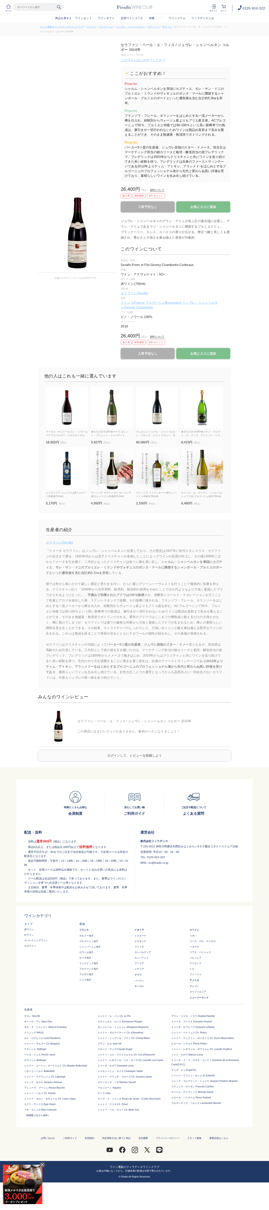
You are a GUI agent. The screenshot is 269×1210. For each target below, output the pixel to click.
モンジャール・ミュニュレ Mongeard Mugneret (123, 1027)
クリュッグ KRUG (34, 1032)
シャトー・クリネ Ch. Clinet (113, 1104)
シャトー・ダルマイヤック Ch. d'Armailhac (121, 1032)
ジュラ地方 (85, 979)
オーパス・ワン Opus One (38, 1021)
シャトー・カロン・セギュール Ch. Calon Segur (50, 1098)
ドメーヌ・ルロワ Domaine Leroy (116, 1065)
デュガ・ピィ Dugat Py (183, 1070)
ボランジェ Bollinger (35, 1060)
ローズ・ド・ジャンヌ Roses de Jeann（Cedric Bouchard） (130, 1098)
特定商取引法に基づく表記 (116, 1138)
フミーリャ (195, 974)
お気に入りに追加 (203, 206)
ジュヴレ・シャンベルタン (130, 26)
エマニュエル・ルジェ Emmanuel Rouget (120, 1021)
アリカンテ (195, 963)
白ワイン (29, 935)
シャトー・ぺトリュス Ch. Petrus (189, 1032)
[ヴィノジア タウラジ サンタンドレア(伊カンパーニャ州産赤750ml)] (112, 468)
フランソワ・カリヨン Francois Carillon (192, 1086)
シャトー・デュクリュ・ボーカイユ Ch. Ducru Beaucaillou (202, 1038)
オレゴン (194, 986)
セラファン (154, 26)
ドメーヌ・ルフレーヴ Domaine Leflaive (192, 1027)
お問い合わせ (48, 1138)
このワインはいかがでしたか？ (143, 60)
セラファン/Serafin (134, 293)
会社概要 (143, 1138)
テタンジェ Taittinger (35, 1049)
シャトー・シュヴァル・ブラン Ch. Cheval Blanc (124, 1038)
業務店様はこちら (218, 1138)
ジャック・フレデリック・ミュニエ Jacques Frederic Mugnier (204, 1081)
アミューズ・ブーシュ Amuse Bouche (44, 1087)
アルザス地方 (86, 974)
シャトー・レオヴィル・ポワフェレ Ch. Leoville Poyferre (201, 1049)
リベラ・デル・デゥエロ (203, 941)
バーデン (139, 980)
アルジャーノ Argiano (109, 1087)
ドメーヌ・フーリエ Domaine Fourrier (191, 1021)
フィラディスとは (202, 18)
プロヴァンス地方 (88, 968)
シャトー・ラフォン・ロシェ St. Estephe (193, 1075)
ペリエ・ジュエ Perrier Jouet (39, 1054)
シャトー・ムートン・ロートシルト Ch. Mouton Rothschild (55, 1065)
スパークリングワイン (36, 940)
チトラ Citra (104, 1093)
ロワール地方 (86, 952)
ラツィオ (139, 946)
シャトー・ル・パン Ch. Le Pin (114, 1016)
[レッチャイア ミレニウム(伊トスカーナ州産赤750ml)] (67, 468)
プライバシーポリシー (167, 1138)
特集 (152, 18)
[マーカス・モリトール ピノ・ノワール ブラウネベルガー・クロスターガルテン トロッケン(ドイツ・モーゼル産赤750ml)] (67, 407)
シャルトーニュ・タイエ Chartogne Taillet (120, 1071)
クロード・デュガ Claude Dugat (115, 1049)
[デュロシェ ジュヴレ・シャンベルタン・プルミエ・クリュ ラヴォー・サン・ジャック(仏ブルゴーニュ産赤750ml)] (157, 407)
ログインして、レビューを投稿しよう (134, 755)
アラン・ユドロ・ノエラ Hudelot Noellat (193, 1016)
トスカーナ (140, 935)
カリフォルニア (198, 991)
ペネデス (194, 946)
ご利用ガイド (70, 1138)
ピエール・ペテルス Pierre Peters (189, 1043)
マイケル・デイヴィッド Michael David (192, 1092)
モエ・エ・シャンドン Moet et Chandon (45, 1027)
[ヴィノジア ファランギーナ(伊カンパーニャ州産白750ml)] (157, 468)
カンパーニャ (141, 957)
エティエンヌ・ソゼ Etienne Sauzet (117, 1082)
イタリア (139, 929)
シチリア (139, 968)
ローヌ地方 (85, 957)
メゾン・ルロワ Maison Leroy (187, 1054)
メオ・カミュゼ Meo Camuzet (40, 1109)
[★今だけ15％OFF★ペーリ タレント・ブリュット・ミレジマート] (112, 407)
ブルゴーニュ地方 (88, 941)
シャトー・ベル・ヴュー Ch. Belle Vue (118, 1109)
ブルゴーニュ (106, 26)
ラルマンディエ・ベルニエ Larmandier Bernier (196, 1103)
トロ (192, 968)
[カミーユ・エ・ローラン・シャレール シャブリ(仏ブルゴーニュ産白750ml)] (202, 468)
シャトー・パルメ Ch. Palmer (40, 1093)
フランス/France (133, 302)
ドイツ (138, 974)
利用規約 (89, 1138)
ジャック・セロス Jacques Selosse (43, 1082)
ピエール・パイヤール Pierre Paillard (191, 1097)
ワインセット (83, 18)
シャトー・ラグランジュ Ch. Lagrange (45, 1076)
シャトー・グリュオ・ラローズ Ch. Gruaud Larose (125, 1076)
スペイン (194, 929)
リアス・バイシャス (200, 952)
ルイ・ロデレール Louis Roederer (42, 1038)
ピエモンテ (140, 941)
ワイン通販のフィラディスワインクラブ (61, 26)
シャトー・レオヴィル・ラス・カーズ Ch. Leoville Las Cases (130, 1060)
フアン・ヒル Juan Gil (109, 1043)
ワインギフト (106, 18)
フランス (91, 26)
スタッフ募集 (194, 1138)
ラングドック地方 (88, 963)
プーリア (139, 963)
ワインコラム (177, 18)
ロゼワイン (30, 946)
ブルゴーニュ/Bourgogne (163, 302)
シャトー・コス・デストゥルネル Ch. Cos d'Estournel (126, 1054)
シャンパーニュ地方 (90, 946)
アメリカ (194, 980)
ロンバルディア (142, 952)
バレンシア (195, 957)
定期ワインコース (132, 18)
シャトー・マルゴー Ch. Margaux (42, 1043)
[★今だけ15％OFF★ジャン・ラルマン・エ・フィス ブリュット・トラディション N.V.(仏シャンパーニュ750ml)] (202, 407)
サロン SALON (32, 1016)
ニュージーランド (199, 997)
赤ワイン (167, 26)
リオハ (193, 935)
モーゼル (139, 986)
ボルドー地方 (86, 935)
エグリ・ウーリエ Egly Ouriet (40, 1104)
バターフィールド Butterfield (39, 1071)
